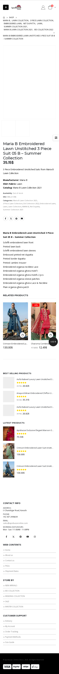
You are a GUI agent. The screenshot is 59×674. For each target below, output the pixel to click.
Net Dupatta (35, 206)
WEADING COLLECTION (15, 596)
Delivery (8, 621)
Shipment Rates (12, 571)
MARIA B (25, 206)
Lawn (5, 206)
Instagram (35, 537)
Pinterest (16, 218)
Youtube (28, 537)
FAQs (7, 566)
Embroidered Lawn (48, 203)
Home (7, 550)
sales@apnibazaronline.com (15, 523)
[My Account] (43, 7)
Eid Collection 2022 (31, 203)
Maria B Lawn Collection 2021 (25, 200)
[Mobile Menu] (6, 7)
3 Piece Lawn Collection (13, 203)
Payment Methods (13, 637)
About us (9, 555)
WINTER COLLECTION (14, 606)
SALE (7, 601)
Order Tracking (11, 631)
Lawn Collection (14, 206)
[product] (15, 321)
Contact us (9, 560)
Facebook (5, 218)
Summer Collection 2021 (13, 209)
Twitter (10, 218)
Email (22, 218)
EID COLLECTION (12, 591)
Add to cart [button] (22, 335)
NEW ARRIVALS (11, 585)
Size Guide (9, 642)
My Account (10, 626)
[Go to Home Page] (4, 17)
